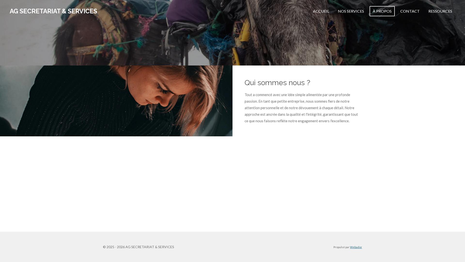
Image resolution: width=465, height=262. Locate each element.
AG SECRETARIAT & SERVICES (53, 11)
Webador (356, 247)
